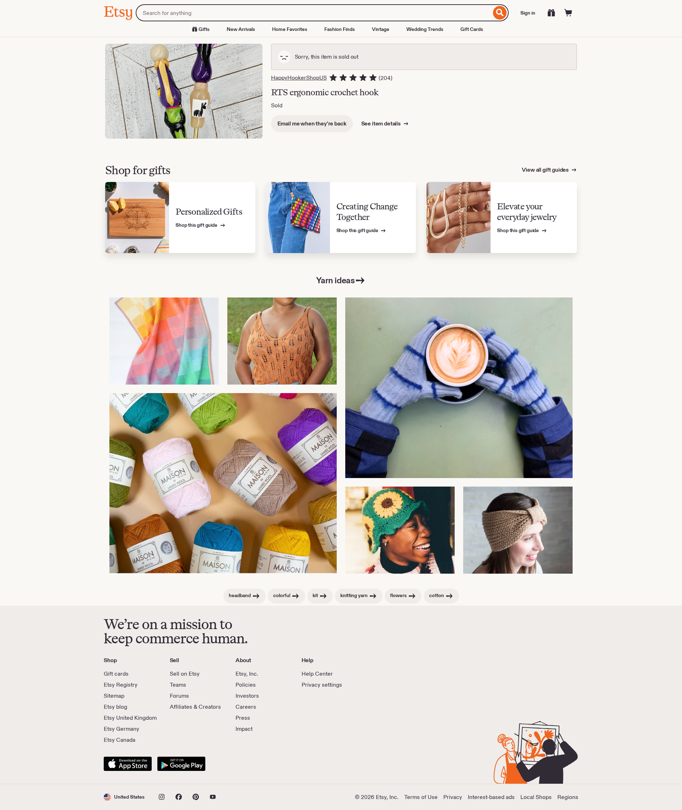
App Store (128, 764)
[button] (124, 797)
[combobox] (313, 12)
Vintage (380, 29)
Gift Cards (471, 29)
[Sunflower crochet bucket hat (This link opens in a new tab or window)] (400, 530)
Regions (567, 797)
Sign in (527, 13)
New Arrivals (241, 29)
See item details (381, 123)
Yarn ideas (335, 280)
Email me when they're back (311, 123)
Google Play (181, 764)
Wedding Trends (424, 29)
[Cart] (568, 12)
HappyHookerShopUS (299, 77)
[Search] (500, 12)
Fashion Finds (339, 29)
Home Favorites (289, 29)
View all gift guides (546, 169)
